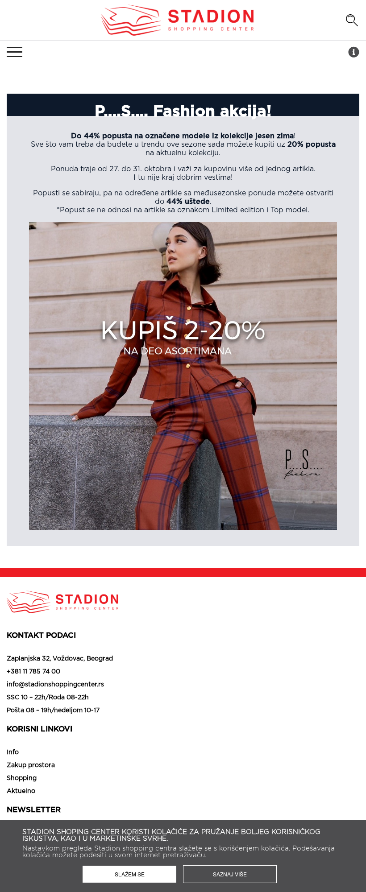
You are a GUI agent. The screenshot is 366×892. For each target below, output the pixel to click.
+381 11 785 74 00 (33, 672)
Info (13, 752)
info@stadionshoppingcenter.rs (55, 684)
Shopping (22, 778)
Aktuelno (21, 791)
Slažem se (130, 874)
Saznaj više (230, 874)
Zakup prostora (31, 765)
